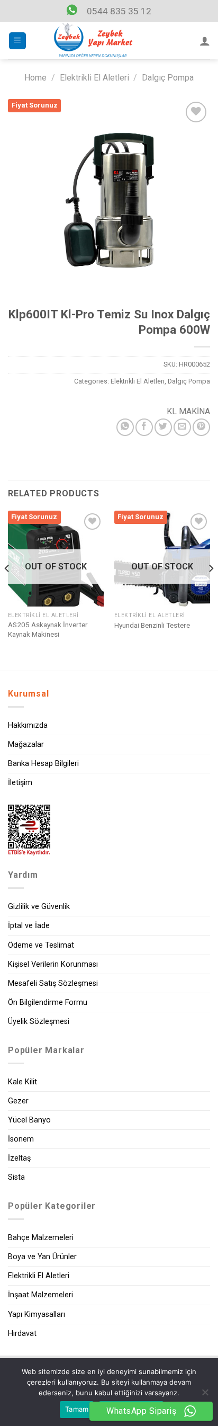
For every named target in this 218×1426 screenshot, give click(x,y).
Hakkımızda (28, 725)
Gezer (18, 1101)
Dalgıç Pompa (168, 78)
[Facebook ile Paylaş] (144, 427)
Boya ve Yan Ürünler (42, 1256)
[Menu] (17, 41)
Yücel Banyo (29, 1120)
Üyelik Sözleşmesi (38, 1021)
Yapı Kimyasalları (36, 1314)
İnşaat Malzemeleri (40, 1294)
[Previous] (7, 590)
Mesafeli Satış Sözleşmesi (53, 983)
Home (35, 78)
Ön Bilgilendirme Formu (47, 1002)
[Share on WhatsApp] (125, 427)
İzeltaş (19, 1158)
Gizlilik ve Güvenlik (39, 906)
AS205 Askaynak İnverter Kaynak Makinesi (48, 629)
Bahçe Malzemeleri (41, 1237)
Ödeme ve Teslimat (41, 945)
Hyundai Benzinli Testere (152, 625)
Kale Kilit (22, 1081)
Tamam (76, 1409)
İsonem (21, 1139)
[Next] (210, 590)
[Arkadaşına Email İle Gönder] (182, 427)
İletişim (20, 782)
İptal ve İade (29, 925)
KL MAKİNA (188, 411)
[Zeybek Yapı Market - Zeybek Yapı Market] (93, 40)
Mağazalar (26, 744)
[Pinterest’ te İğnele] (201, 427)
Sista (16, 1177)
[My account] (204, 40)
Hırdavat (22, 1333)
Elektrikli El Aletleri (94, 78)
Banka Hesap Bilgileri (43, 763)
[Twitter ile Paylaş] (163, 427)
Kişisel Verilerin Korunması (53, 964)
